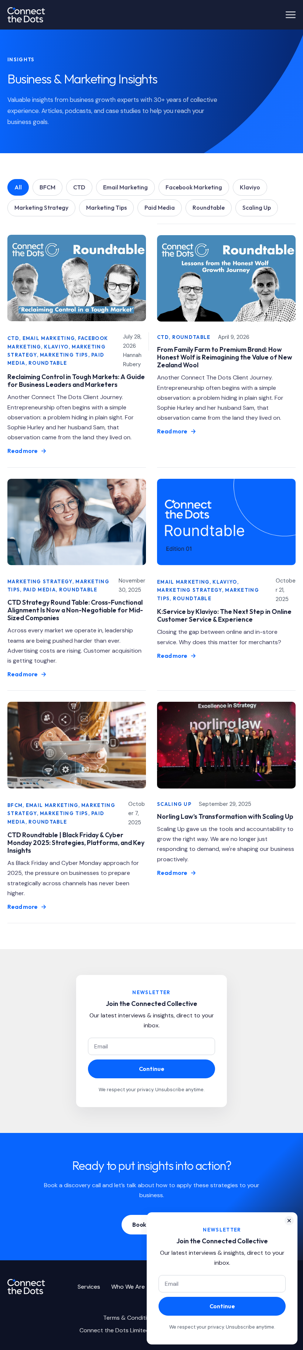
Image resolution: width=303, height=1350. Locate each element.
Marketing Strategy (41, 207)
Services (89, 1287)
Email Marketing (125, 187)
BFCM (47, 187)
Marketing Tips (106, 207)
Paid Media (159, 207)
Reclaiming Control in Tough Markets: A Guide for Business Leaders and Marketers (76, 380)
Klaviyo (250, 187)
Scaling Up (256, 207)
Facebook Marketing (194, 187)
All (18, 187)
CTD (79, 187)
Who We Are (128, 1287)
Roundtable (209, 207)
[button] (289, 1220)
